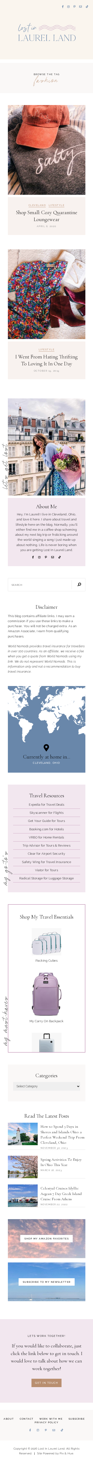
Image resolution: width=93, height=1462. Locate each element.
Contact (27, 1418)
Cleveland (37, 205)
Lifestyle (57, 205)
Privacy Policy (46, 1422)
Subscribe (76, 1418)
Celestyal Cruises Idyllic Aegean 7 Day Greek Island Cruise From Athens (61, 1193)
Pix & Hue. (67, 1453)
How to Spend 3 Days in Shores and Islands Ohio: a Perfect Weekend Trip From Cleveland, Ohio (62, 1134)
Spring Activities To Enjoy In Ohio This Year (61, 1162)
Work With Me (50, 1418)
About (9, 1418)
